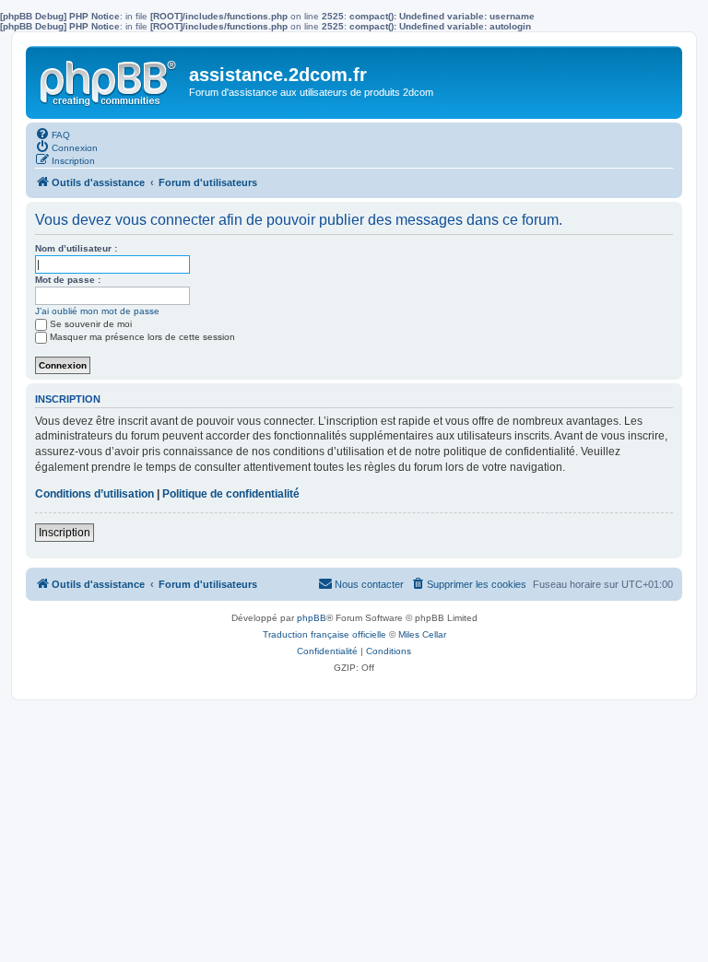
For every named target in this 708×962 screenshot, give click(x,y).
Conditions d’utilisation (94, 493)
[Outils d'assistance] (109, 79)
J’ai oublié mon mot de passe (97, 311)
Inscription (64, 532)
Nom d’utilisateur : (76, 248)
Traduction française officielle (324, 634)
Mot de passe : (67, 280)
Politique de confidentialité (231, 493)
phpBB (311, 618)
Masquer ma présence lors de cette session (142, 337)
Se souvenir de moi (91, 324)
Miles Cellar (422, 634)
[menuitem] (52, 133)
